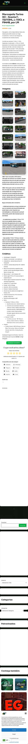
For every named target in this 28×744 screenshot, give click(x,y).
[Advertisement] (14, 446)
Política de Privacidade (14, 742)
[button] (25, 713)
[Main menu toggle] (24, 3)
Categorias (4, 608)
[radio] (8, 353)
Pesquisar (3, 522)
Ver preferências (14, 738)
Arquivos (3, 580)
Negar (14, 734)
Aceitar (14, 730)
